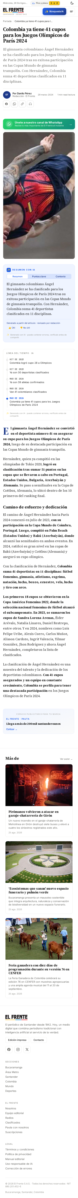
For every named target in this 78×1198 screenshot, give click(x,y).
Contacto (39, 1040)
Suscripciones (13, 1132)
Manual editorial (14, 1159)
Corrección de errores (18, 1168)
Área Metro (12, 1072)
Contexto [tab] (61, 276)
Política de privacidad (18, 1154)
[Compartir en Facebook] (6, 104)
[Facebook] (8, 1049)
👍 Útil (12, 327)
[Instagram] (18, 1049)
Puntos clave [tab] (39, 276)
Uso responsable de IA (19, 1163)
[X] (27, 1049)
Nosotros (10, 1108)
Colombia (11, 1081)
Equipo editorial (14, 1113)
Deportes (10, 1090)
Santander (11, 1076)
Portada (7, 21)
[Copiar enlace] (22, 104)
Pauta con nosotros (17, 1127)
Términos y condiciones (19, 1149)
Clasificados (12, 1122)
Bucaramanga (13, 1067)
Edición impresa (17, 1040)
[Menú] (71, 11)
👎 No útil (25, 327)
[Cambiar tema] (72, 3)
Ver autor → (66, 759)
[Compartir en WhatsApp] (14, 104)
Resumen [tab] (17, 276)
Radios (9, 1117)
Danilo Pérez (24, 93)
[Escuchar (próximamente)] (30, 104)
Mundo (9, 1086)
